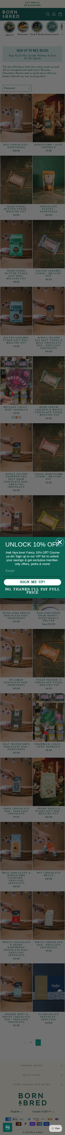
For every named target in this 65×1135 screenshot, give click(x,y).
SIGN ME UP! (32, 582)
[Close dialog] (60, 542)
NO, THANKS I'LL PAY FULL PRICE (32, 591)
